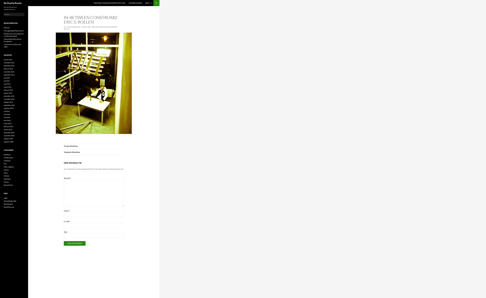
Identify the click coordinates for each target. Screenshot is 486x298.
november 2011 (9, 72)
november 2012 (9, 63)
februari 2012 (8, 69)
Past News (7, 179)
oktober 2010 (8, 102)
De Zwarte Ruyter (13, 3)
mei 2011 (7, 81)
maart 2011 (8, 87)
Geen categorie (9, 167)
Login (5, 198)
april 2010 (7, 120)
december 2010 (9, 96)
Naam (67, 210)
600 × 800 (87, 27)
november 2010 (9, 99)
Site (65, 232)
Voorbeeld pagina (135, 3)
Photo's (6, 182)
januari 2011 (8, 93)
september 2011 (9, 75)
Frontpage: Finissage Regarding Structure (109, 3)
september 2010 (9, 105)
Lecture (6, 170)
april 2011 (7, 84)
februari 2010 (8, 126)
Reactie (67, 178)
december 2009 (9, 133)
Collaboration (8, 158)
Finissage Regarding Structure (14, 31)
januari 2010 (8, 130)
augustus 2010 (9, 108)
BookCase (7, 155)
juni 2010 (7, 114)
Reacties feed (8, 204)
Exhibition (7, 161)
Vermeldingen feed (10, 201)
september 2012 (9, 66)
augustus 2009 (9, 142)
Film (5, 164)
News (5, 173)
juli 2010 (7, 111)
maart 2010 (8, 123)
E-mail (67, 221)
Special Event (8, 185)
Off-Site (6, 176)
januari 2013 (8, 60)
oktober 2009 (8, 139)
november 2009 (9, 136)
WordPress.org (9, 207)
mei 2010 (7, 117)
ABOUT (147, 3)
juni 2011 (7, 78)
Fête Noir (7, 28)
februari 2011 (8, 90)
